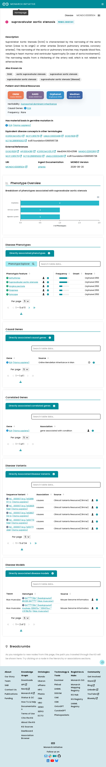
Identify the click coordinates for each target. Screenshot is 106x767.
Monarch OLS (77, 680)
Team (7, 681)
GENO (41, 707)
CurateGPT (60, 710)
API (23, 684)
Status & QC (27, 697)
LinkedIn (92, 689)
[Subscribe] (45, 756)
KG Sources (27, 726)
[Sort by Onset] (94, 273)
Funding (9, 698)
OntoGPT (59, 706)
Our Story (9, 676)
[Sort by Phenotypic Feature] (29, 273)
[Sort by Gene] (13, 358)
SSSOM (58, 693)
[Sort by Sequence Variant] (27, 494)
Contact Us (11, 689)
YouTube (92, 694)
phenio (42, 166)
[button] (63, 278)
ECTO (40, 715)
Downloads (27, 680)
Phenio (41, 694)
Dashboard (27, 731)
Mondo (41, 676)
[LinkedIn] (48, 760)
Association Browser (27, 737)
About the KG (28, 722)
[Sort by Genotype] (34, 593)
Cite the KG (27, 717)
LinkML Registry (75, 705)
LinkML (57, 688)
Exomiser (58, 680)
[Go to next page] (28, 307)
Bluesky (92, 698)
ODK (56, 702)
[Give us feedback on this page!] (102, 662)
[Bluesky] (56, 760)
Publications (11, 694)
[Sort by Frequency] (68, 273)
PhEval (57, 684)
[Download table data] (21, 313)
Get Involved (94, 676)
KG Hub (74, 694)
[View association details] (47, 278)
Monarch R (27, 693)
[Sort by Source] (47, 358)
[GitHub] (59, 756)
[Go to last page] (34, 307)
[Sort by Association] (54, 426)
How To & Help (28, 702)
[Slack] (49, 756)
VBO (40, 702)
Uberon (41, 681)
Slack (91, 681)
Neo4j (24, 688)
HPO (40, 689)
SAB (7, 685)
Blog (90, 685)
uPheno (41, 685)
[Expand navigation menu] (102, 4)
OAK (56, 697)
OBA (40, 698)
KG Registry (77, 699)
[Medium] (55, 756)
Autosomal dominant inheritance (39, 104)
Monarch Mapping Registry (75, 687)
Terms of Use (28, 713)
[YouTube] (52, 760)
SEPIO (41, 711)
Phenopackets (61, 715)
